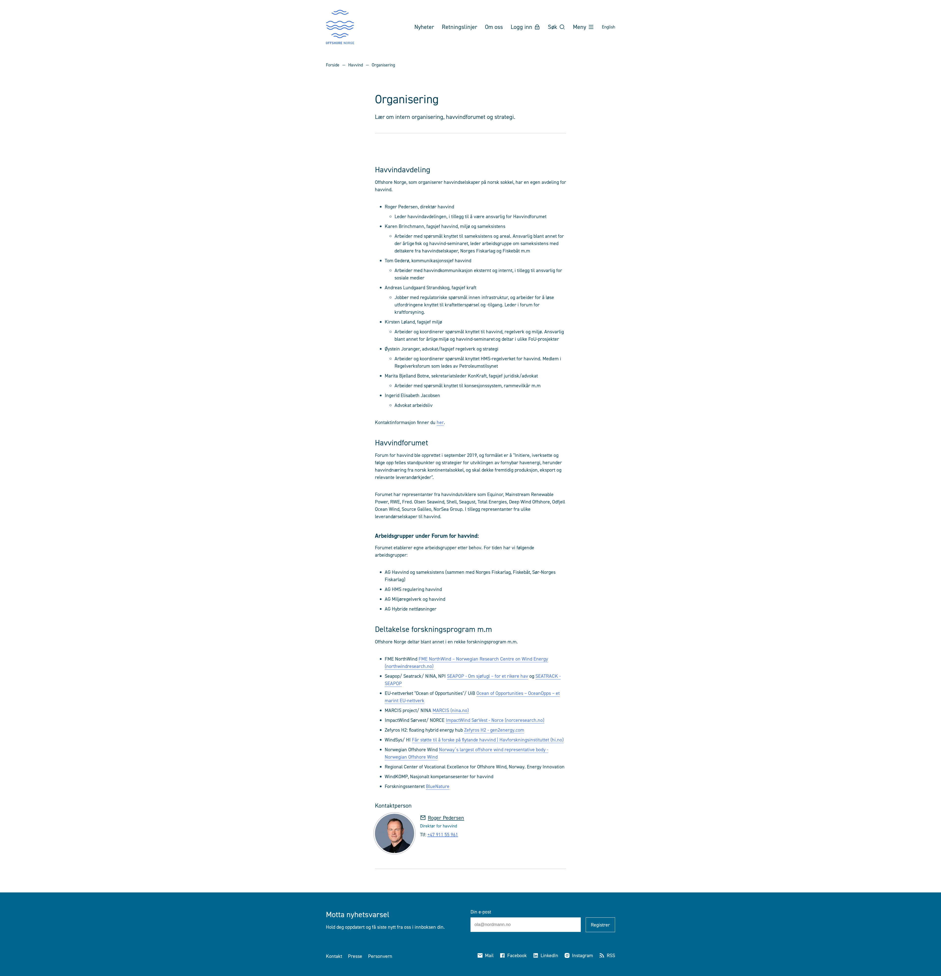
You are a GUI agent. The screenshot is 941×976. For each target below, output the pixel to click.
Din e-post (480, 912)
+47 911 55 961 (442, 834)
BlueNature (437, 786)
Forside (332, 65)
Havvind (355, 65)
